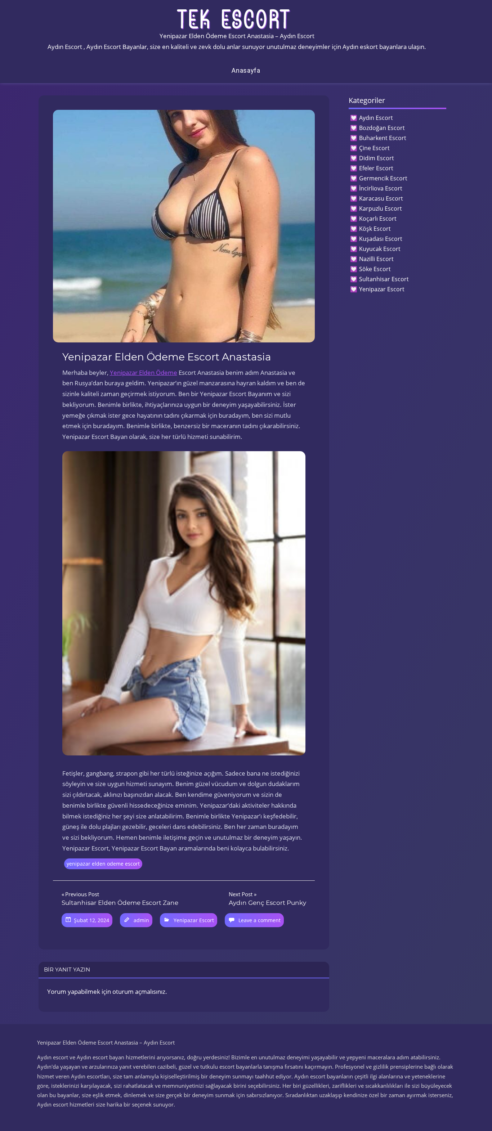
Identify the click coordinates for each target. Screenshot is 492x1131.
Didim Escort (376, 158)
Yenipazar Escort (194, 920)
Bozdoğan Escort (382, 128)
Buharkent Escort (382, 138)
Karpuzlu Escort (380, 208)
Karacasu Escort (381, 198)
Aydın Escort (376, 118)
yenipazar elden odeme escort (103, 863)
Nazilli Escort (376, 259)
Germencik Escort (383, 178)
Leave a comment (259, 920)
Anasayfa (246, 70)
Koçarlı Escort (378, 219)
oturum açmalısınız (138, 991)
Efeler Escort (376, 168)
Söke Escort (375, 269)
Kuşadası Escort (380, 239)
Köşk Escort (375, 229)
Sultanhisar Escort (384, 279)
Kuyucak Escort (380, 249)
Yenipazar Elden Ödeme (143, 372)
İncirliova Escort (380, 188)
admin (141, 920)
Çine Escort (374, 148)
